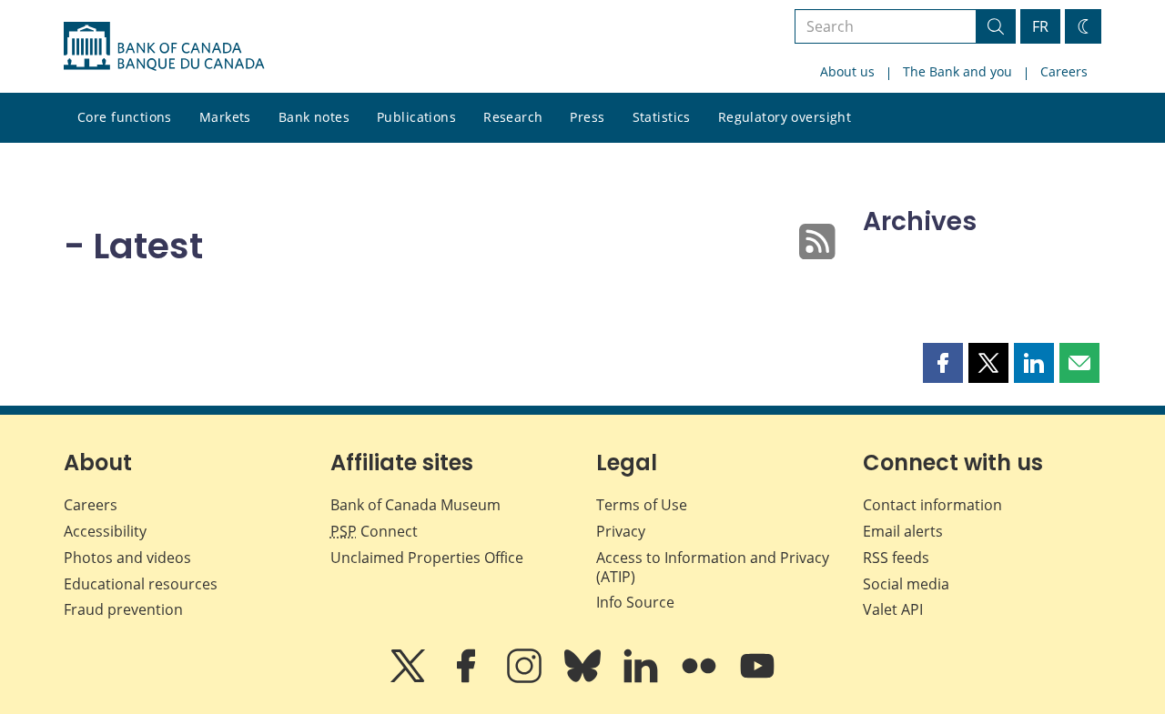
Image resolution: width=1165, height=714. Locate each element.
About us (847, 71)
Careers (1064, 71)
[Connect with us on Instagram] (526, 679)
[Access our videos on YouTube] (757, 679)
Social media (906, 584)
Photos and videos (127, 558)
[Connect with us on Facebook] (468, 679)
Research (512, 117)
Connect (374, 531)
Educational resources (141, 584)
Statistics (662, 117)
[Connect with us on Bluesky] (584, 679)
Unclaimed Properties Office (426, 558)
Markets (225, 117)
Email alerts (903, 531)
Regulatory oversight (784, 117)
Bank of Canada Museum (415, 505)
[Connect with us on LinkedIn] (642, 679)
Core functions (124, 117)
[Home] (164, 46)
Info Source (635, 602)
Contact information (932, 505)
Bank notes (314, 117)
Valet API (893, 609)
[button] (943, 363)
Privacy (620, 531)
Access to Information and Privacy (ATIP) (712, 567)
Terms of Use (641, 505)
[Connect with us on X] (409, 679)
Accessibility (105, 531)
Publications (416, 117)
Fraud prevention (123, 609)
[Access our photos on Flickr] (701, 679)
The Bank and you (957, 71)
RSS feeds (896, 558)
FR (1040, 26)
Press (587, 117)
